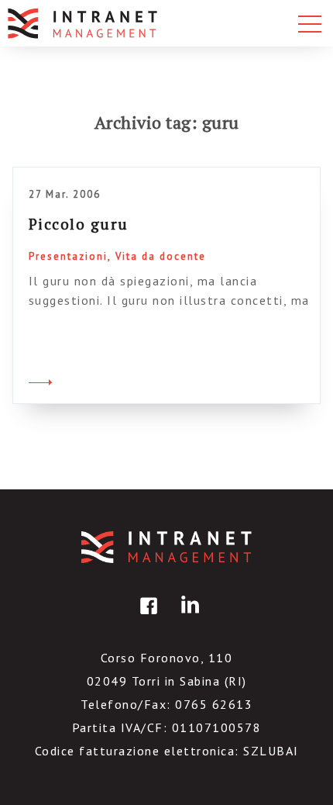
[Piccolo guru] (40, 380)
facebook (146, 617)
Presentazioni (68, 256)
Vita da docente (160, 256)
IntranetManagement (166, 547)
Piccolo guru (79, 223)
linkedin (187, 617)
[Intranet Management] (83, 23)
